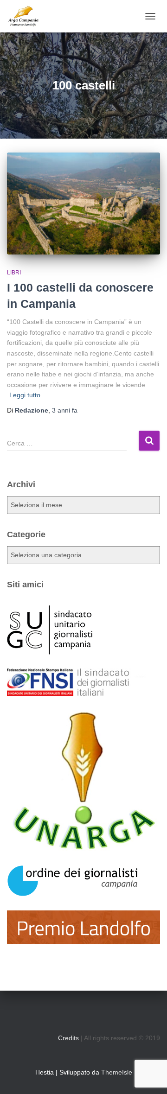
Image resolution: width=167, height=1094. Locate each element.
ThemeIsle (116, 1072)
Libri (14, 272)
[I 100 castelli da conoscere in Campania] (83, 203)
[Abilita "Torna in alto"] (148, 1075)
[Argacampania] (26, 16)
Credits (68, 1038)
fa (64, 410)
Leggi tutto (24, 395)
